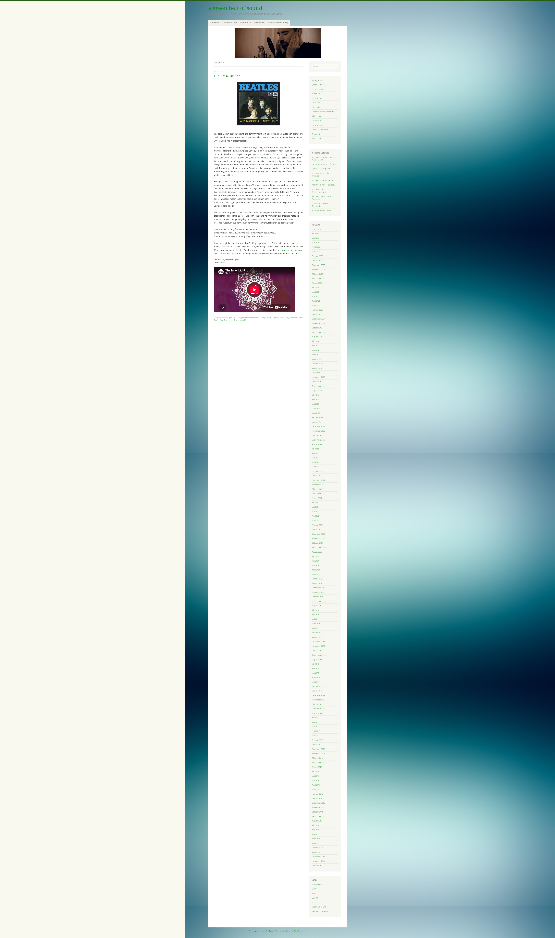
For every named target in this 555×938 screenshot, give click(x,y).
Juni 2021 (315, 507)
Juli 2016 (315, 771)
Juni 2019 (315, 614)
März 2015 (316, 843)
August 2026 (317, 229)
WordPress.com (300, 931)
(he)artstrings (317, 89)
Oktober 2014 (317, 865)
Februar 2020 (317, 579)
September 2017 (318, 709)
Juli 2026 (315, 233)
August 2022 (317, 444)
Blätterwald (245, 22)
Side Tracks (316, 138)
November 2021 (318, 484)
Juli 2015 (315, 825)
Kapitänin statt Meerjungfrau (323, 185)
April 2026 (316, 247)
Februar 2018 (317, 686)
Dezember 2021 (318, 480)
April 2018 (316, 677)
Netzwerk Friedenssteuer (322, 911)
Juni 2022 (315, 453)
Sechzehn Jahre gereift (321, 169)
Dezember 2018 (318, 641)
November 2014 (318, 861)
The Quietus (317, 884)
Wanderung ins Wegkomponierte (319, 190)
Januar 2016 (317, 798)
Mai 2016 (315, 780)
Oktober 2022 (317, 435)
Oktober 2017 (317, 704)
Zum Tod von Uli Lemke (321, 210)
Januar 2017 (317, 744)
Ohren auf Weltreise (320, 129)
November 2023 (318, 377)
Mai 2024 (315, 350)
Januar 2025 (317, 314)
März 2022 (316, 467)
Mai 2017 (315, 726)
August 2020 (317, 552)
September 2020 (318, 547)
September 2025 (318, 278)
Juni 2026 (315, 238)
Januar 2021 (317, 529)
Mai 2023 (315, 404)
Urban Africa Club (319, 907)
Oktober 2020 (317, 543)
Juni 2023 (315, 399)
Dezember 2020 (318, 534)
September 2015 (318, 816)
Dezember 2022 (318, 426)
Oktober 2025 (317, 274)
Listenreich (316, 120)
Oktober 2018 (317, 650)
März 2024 (316, 359)
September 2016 (318, 762)
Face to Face (317, 107)
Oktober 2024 (317, 328)
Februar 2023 (317, 417)
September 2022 (318, 440)
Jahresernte (316, 116)
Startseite (214, 22)
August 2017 (317, 713)
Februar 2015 (317, 847)
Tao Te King (218, 320)
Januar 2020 (317, 583)
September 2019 (318, 601)
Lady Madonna (291, 317)
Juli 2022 (315, 449)
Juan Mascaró (279, 317)
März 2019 (316, 628)
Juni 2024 (315, 346)
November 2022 (318, 431)
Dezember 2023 (318, 372)
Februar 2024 (317, 363)
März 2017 (316, 735)
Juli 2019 (315, 610)
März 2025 (316, 305)
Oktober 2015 (317, 812)
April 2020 (316, 570)
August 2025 (317, 283)
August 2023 (317, 390)
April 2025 (316, 301)
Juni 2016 (315, 776)
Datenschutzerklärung (278, 22)
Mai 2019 (315, 619)
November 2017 (318, 700)
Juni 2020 (315, 561)
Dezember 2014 (318, 856)
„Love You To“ (226, 157)
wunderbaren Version (292, 250)
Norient (315, 893)
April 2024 (316, 354)
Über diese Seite (229, 22)
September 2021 (318, 493)
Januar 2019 (317, 637)
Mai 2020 (315, 565)
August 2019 (317, 605)
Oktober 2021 (317, 489)
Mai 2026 (315, 242)
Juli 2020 (315, 556)
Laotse (300, 317)
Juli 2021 (315, 502)
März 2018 (316, 682)
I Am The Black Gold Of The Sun (324, 164)
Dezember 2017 (318, 695)
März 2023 (316, 413)
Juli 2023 (315, 395)
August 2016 (317, 767)
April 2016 (316, 785)
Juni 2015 (315, 830)
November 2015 (318, 807)
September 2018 (318, 655)
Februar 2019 (317, 632)
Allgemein (231, 317)
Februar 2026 (317, 256)
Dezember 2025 (318, 265)
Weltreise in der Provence (322, 180)
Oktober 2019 (317, 597)
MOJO (314, 889)
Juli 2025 (315, 287)
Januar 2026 (317, 260)
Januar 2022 (317, 475)
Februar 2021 (317, 525)
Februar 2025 (317, 310)
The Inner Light (240, 320)
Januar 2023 (317, 422)
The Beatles (228, 320)
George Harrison (266, 317)
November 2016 (318, 753)
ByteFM (315, 898)
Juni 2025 (315, 292)
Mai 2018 (315, 673)
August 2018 (317, 659)
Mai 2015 (315, 834)
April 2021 (316, 516)
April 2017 (316, 731)
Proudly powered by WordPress (261, 931)
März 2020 (316, 574)
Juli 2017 (315, 718)
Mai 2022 (315, 458)
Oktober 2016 (317, 758)
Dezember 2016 (318, 749)
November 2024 (318, 323)
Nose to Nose (317, 125)
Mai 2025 (315, 296)
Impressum (259, 22)
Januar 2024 (317, 368)
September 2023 (318, 386)
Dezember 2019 (318, 588)
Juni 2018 (315, 668)
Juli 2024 (315, 341)
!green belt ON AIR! (319, 85)
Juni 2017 (315, 722)
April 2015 (316, 839)
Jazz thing (316, 902)
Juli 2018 (315, 664)
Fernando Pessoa (253, 317)
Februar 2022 (317, 471)
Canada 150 (317, 98)
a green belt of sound (235, 8)
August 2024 (317, 337)
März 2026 (316, 251)
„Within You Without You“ (261, 157)
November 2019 (318, 592)
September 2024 (318, 332)
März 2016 (316, 789)
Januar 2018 (317, 691)
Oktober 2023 (317, 381)
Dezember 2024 (318, 319)
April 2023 (316, 408)
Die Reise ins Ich (227, 76)
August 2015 (317, 821)
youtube (223, 263)
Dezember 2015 (318, 803)
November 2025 (318, 269)
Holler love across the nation (323, 111)
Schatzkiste (316, 134)
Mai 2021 (315, 511)
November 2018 (318, 646)
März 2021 (316, 520)
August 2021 (317, 498)
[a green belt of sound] (277, 43)
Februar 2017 (317, 740)
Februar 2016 (317, 794)
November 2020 (318, 538)
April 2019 (316, 623)
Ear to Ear (316, 102)
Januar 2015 (317, 852)
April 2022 (316, 462)
